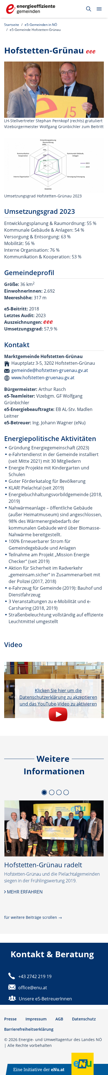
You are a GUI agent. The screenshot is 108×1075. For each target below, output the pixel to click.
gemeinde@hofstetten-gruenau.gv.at (49, 370)
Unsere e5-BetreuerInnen (45, 999)
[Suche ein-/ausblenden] (88, 9)
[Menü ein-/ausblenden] (99, 9)
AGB (59, 1019)
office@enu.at (32, 988)
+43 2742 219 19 (35, 976)
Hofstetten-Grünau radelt (43, 864)
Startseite (11, 24)
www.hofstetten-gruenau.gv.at (42, 377)
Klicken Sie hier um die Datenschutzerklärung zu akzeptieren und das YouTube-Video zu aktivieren (58, 697)
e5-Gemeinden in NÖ (41, 24)
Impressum (36, 1019)
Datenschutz (84, 1019)
